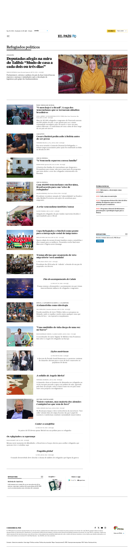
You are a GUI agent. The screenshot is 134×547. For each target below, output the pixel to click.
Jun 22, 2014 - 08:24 (47, 455)
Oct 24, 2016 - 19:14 (61, 283)
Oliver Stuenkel (41, 211)
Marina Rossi (40, 164)
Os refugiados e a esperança (21, 437)
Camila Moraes (40, 408)
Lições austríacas (60, 352)
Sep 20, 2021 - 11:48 (37, 72)
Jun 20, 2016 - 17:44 (69, 334)
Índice (86, 542)
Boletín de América (15, 481)
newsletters (101, 234)
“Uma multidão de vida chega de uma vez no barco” (58, 328)
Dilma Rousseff (11, 440)
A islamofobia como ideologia (52, 305)
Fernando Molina (41, 143)
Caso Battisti (40, 134)
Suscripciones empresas (74, 542)
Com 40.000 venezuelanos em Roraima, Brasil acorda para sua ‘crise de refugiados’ (57, 187)
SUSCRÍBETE (111, 31)
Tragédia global (45, 451)
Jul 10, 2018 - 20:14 (58, 164)
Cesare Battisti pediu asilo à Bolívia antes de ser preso (58, 138)
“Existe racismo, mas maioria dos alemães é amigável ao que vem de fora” (58, 403)
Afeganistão (10, 55)
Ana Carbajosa (40, 309)
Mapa (53, 542)
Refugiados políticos (23, 47)
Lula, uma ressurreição (108, 196)
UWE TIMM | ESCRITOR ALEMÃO (44, 399)
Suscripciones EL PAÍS (61, 542)
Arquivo (51, 477)
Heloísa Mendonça (41, 193)
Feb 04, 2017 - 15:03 (51, 261)
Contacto (9, 542)
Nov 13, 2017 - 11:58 (53, 211)
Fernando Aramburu (42, 380)
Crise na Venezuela (42, 158)
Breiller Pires (40, 237)
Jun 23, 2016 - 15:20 (63, 309)
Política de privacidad (45, 542)
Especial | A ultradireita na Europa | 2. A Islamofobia (52, 303)
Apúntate (100, 241)
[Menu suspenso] (8, 36)
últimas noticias (102, 186)
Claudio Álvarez (57, 334)
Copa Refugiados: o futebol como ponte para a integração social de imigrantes (57, 232)
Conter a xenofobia (44, 424)
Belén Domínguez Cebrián (43, 334)
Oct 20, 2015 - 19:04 (47, 428)
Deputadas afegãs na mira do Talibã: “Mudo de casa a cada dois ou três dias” (30, 62)
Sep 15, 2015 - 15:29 (22, 440)
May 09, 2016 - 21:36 (61, 356)
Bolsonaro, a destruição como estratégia (109, 191)
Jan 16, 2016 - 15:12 (58, 408)
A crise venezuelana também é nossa (55, 207)
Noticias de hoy (92, 542)
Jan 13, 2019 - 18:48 (58, 143)
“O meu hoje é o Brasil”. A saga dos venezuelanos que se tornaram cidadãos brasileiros (58, 110)
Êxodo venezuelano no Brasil (45, 105)
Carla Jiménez (40, 116)
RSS (83, 542)
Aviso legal (27, 542)
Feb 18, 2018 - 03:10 (60, 193)
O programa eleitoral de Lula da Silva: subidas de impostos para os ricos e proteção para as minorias (111, 202)
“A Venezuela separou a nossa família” (56, 161)
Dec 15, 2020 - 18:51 (46, 117)
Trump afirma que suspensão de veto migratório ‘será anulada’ (56, 256)
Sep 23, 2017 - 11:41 (57, 237)
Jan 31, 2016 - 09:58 (55, 380)
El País (38, 261)
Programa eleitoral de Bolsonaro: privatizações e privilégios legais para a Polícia (110, 211)
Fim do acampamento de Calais (59, 279)
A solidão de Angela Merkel (50, 376)
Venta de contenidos (17, 542)
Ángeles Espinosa (12, 72)
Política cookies (34, 542)
